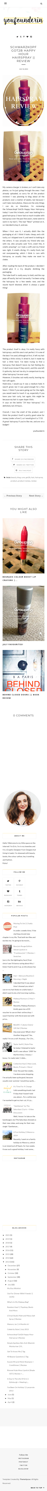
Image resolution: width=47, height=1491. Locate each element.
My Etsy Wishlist (14, 1288)
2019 (7, 1239)
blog (19, 477)
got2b (28, 477)
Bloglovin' (8, 895)
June (9, 1394)
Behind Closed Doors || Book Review (21, 696)
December (12, 1265)
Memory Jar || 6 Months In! (18, 1324)
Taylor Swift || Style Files (23, 1044)
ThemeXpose (25, 1479)
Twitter (8, 885)
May (9, 1398)
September (12, 1277)
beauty (13, 477)
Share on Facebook (24, 459)
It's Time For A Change (22, 1086)
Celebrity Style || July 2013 (18, 1329)
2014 (7, 1258)
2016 (7, 1250)
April (10, 1402)
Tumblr (19, 895)
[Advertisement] (19, 1204)
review (34, 481)
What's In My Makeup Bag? (18, 1302)
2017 (7, 1246)
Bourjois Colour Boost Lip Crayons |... (19, 578)
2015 (7, 1254)
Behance (19, 905)
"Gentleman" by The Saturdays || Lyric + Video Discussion (23, 1109)
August (10, 1281)
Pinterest (19, 885)
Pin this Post (25, 470)
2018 (7, 1243)
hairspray (39, 477)
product (14, 481)
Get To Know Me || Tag (16, 1351)
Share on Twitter (25, 465)
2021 (7, 1235)
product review (24, 481)
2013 (7, 1262)
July (9, 1284)
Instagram (8, 905)
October (11, 1273)
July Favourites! (13, 644)
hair (32, 477)
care (23, 477)
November (12, 1269)
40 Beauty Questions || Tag (17, 1357)
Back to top (37, 1488)
